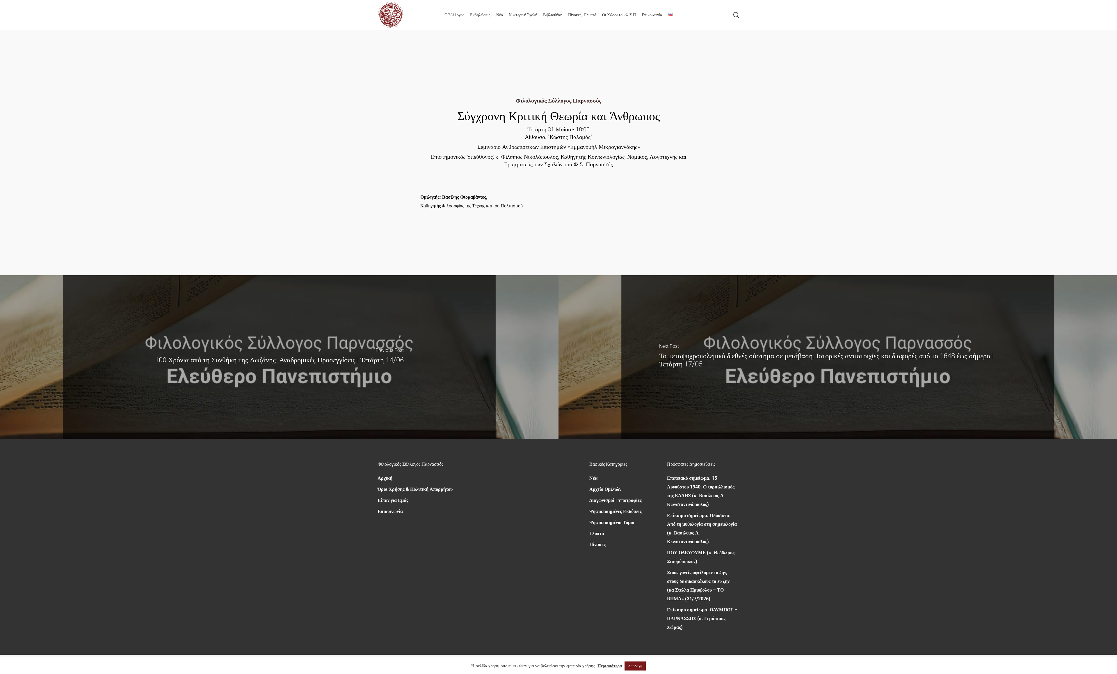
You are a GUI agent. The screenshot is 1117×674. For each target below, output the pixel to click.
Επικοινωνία (390, 511)
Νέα (593, 478)
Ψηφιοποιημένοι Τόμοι (611, 522)
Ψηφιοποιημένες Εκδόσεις (615, 511)
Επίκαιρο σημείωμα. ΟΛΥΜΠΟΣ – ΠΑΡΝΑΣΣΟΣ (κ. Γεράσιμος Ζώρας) (702, 618)
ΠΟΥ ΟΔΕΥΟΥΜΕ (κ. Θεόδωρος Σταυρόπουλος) (700, 557)
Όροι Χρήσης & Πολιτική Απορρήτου (415, 489)
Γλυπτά (596, 533)
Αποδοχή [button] (635, 666)
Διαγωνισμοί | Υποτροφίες (615, 500)
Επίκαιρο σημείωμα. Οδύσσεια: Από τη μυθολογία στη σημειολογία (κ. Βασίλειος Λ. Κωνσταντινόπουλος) (702, 528)
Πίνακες (597, 544)
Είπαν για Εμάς (393, 500)
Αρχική (385, 478)
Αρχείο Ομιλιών (605, 489)
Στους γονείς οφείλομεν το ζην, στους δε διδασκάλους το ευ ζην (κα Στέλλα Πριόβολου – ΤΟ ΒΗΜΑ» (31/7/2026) (698, 585)
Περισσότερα (609, 665)
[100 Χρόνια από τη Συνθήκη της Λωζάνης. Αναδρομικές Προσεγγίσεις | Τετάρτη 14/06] (279, 357)
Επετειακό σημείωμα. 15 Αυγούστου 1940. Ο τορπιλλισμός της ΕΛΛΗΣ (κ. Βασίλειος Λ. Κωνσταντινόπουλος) (700, 491)
